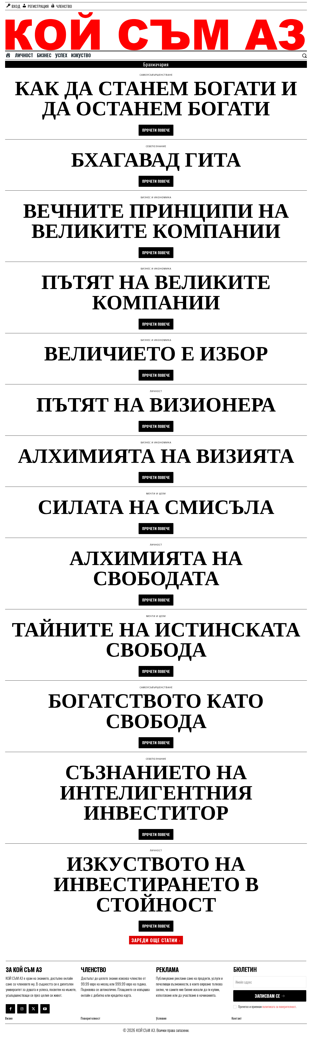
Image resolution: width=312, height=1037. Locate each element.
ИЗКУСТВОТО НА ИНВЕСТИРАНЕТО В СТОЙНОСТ (156, 883)
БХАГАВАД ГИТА (156, 159)
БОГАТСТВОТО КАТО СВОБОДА (156, 710)
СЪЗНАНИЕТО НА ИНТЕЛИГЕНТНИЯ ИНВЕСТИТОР (156, 791)
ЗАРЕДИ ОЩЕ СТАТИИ (154, 940)
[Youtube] (45, 1008)
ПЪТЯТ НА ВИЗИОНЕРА (156, 404)
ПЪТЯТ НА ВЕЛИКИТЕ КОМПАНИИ (156, 291)
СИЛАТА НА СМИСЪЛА (156, 506)
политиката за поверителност (279, 1006)
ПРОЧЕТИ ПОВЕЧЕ (156, 130)
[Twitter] (33, 1008)
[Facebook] (10, 1008)
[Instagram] (22, 1008)
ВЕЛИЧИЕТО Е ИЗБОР (156, 352)
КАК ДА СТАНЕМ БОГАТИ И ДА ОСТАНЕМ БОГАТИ (156, 98)
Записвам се (267, 995)
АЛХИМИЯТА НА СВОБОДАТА (156, 567)
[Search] (304, 55)
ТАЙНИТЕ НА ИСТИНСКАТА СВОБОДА (156, 639)
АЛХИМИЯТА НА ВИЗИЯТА (156, 455)
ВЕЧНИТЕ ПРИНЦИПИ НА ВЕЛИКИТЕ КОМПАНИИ (156, 220)
